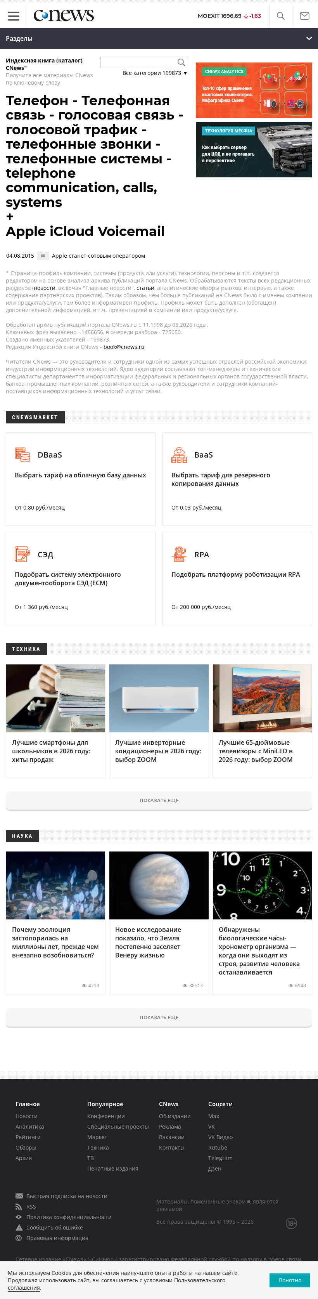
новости (44, 287)
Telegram (220, 1158)
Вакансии (172, 1137)
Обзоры (26, 1147)
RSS (31, 1206)
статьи (145, 287)
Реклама (170, 1126)
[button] (280, 16)
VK (211, 1126)
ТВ (90, 1158)
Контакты (172, 1147)
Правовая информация (57, 1238)
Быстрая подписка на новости (66, 1196)
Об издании (175, 1116)
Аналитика (30, 1126)
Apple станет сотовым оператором (98, 255)
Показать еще (159, 800)
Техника (98, 1147)
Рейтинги (28, 1137)
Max (213, 1116)
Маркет (97, 1137)
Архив (24, 1158)
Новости (27, 1116)
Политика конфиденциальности (69, 1217)
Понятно (289, 1280)
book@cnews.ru (124, 346)
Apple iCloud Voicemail (85, 231)
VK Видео (220, 1137)
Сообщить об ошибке (54, 1227)
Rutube (217, 1147)
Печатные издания (112, 1168)
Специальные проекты (118, 1126)
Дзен (214, 1168)
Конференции (106, 1116)
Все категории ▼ (155, 72)
